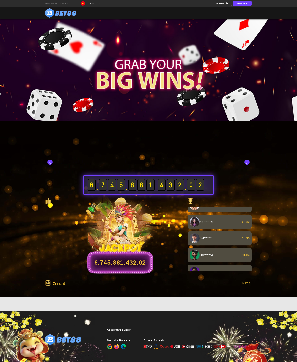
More (245, 282)
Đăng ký (242, 3)
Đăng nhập (221, 3)
